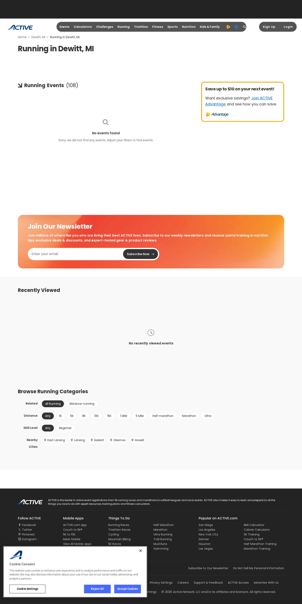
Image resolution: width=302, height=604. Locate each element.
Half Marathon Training (260, 544)
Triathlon (141, 27)
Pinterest (28, 534)
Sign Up (269, 27)
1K (60, 416)
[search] (244, 26)
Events (64, 27)
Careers (183, 583)
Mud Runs (160, 544)
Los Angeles (207, 530)
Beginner (65, 428)
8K (84, 416)
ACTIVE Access (238, 583)
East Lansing (56, 440)
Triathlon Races (119, 530)
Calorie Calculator (257, 530)
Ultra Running (162, 534)
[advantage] (228, 26)
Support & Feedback (208, 583)
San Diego (206, 525)
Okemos (119, 440)
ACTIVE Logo (26, 500)
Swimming (160, 549)
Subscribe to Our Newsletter (208, 568)
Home (22, 37)
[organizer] (236, 26)
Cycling (113, 534)
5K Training (251, 534)
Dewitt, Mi (38, 37)
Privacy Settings (161, 583)
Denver (204, 539)
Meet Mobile (72, 539)
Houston (205, 544)
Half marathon (162, 416)
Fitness (157, 27)
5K (72, 416)
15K (109, 416)
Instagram (29, 539)
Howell (139, 440)
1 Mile (123, 416)
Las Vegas (206, 549)
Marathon (189, 416)
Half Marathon (163, 525)
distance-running (81, 404)
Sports (172, 27)
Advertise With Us (266, 583)
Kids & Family (210, 27)
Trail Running (162, 539)
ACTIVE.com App (75, 525)
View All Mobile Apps (77, 544)
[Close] (140, 550)
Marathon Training (257, 549)
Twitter (27, 530)
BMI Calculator (254, 525)
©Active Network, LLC (181, 592)
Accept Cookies (127, 589)
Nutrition (189, 27)
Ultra (208, 416)
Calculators (83, 27)
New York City (208, 534)
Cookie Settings (27, 589)
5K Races (114, 544)
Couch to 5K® (72, 530)
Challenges (104, 27)
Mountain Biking (119, 539)
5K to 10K (69, 534)
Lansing (79, 440)
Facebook (29, 525)
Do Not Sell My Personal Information (258, 568)
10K (96, 416)
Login (288, 27)
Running (124, 27)
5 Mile (140, 416)
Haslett (99, 440)
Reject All (97, 589)
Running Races (118, 525)
